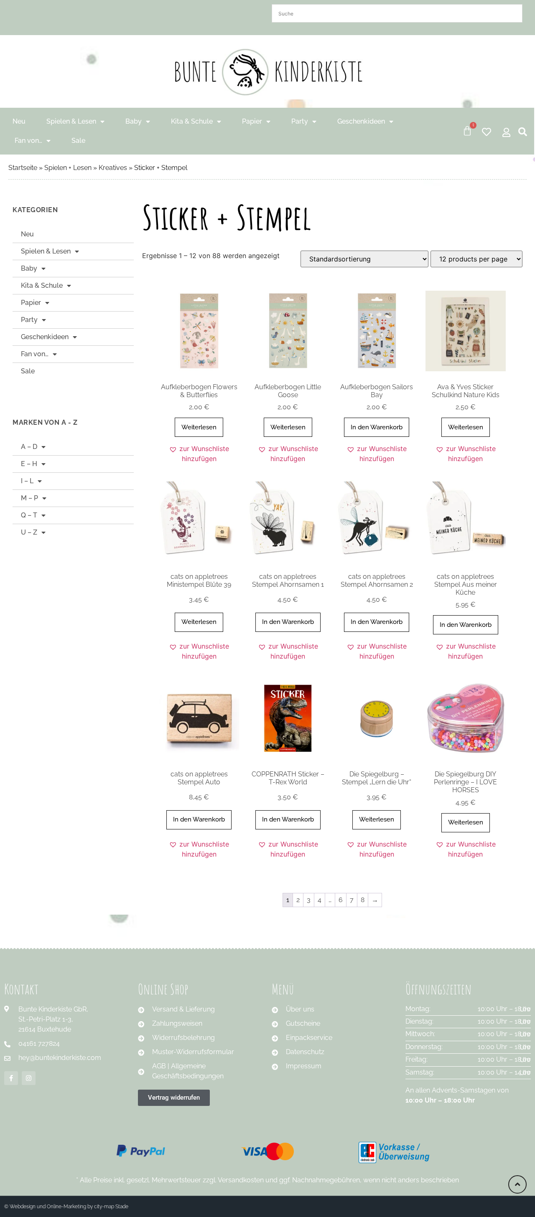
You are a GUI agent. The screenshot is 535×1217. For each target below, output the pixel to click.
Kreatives (113, 168)
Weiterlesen (199, 427)
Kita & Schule (192, 121)
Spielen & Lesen (71, 121)
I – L (27, 481)
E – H (29, 464)
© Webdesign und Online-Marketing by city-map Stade (66, 1206)
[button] (199, 454)
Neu (19, 121)
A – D (29, 447)
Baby (133, 121)
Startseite (22, 168)
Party (299, 121)
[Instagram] (29, 1078)
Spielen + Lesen (68, 168)
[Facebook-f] (11, 1078)
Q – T (29, 515)
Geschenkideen (361, 121)
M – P (29, 498)
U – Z (29, 532)
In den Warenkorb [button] (377, 427)
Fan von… (28, 141)
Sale (78, 141)
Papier (252, 121)
